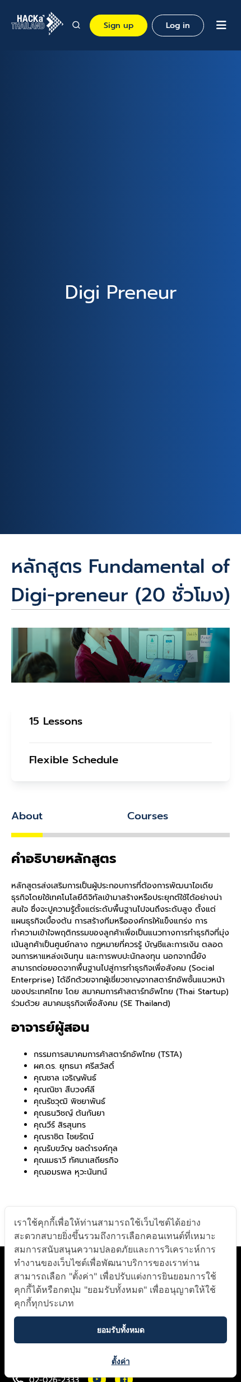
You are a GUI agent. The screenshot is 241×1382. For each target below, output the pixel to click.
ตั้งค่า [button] (121, 1361)
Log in (178, 25)
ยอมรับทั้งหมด (121, 1329)
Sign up (118, 25)
